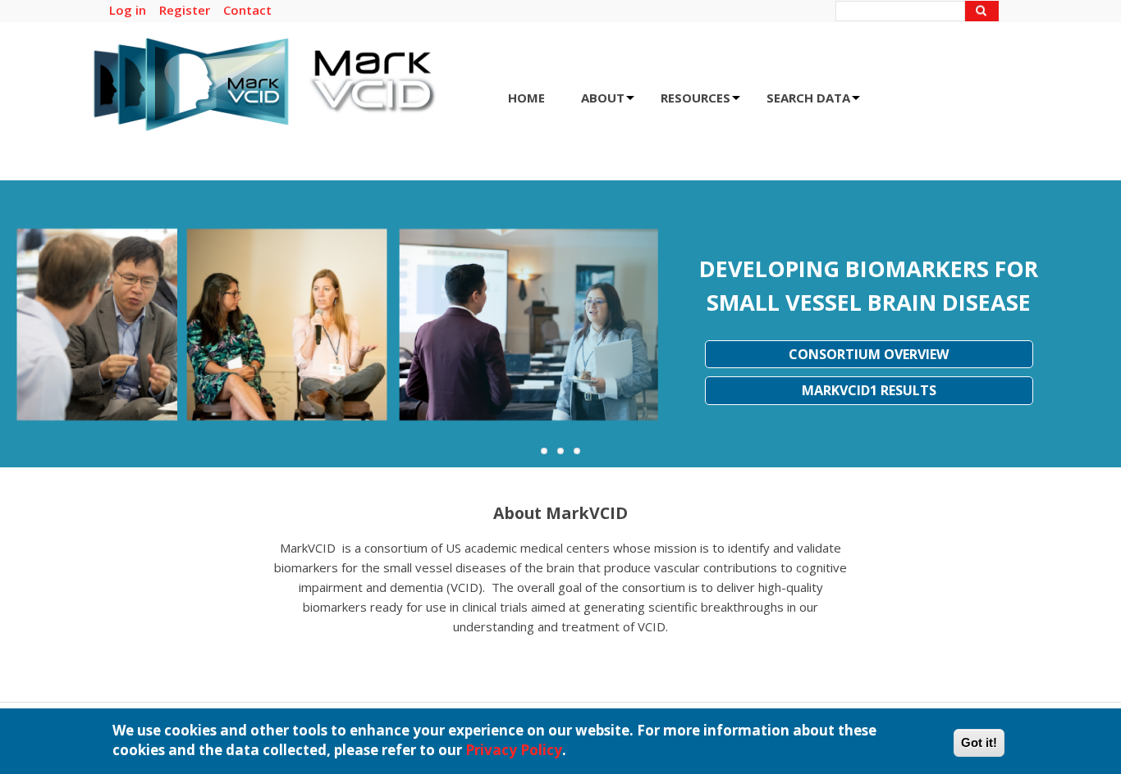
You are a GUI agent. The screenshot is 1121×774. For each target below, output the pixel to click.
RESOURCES (700, 102)
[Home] (265, 126)
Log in (127, 10)
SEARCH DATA (813, 102)
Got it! (979, 742)
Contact (247, 10)
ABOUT (607, 102)
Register (184, 10)
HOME (526, 97)
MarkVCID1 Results (869, 390)
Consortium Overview (869, 354)
